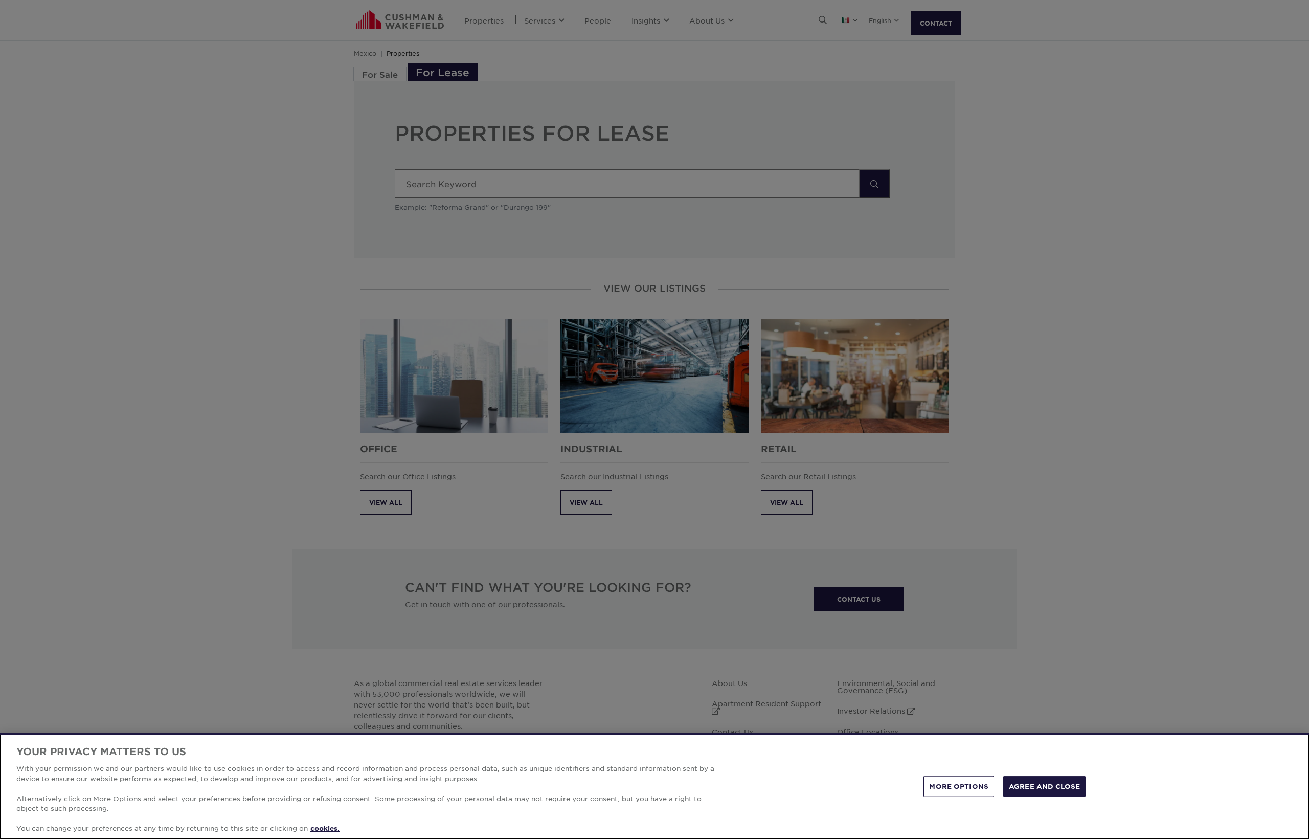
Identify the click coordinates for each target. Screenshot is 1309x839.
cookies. (325, 828)
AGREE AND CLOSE (1044, 786)
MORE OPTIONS (958, 786)
